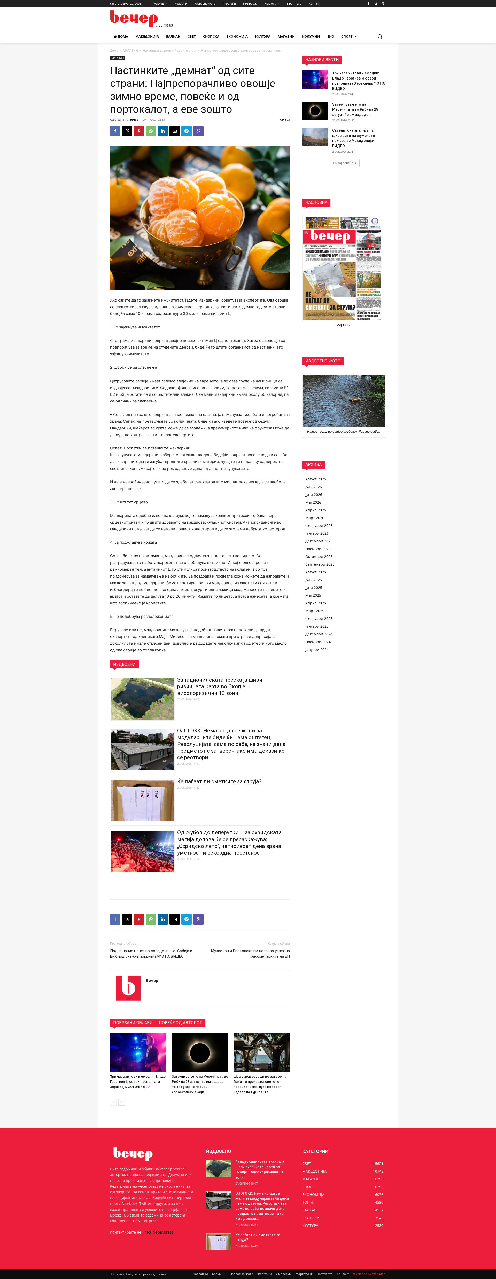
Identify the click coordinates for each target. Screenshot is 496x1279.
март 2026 (314, 517)
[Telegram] (186, 131)
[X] (383, 4)
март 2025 (314, 610)
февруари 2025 (318, 618)
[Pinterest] (139, 131)
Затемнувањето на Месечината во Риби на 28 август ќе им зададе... (355, 109)
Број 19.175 (344, 325)
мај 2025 (313, 595)
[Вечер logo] (151, 19)
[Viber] (198, 131)
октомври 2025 (318, 556)
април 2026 (315, 510)
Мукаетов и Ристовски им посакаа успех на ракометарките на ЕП (250, 954)
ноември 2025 (318, 548)
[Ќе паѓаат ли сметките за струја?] (218, 1241)
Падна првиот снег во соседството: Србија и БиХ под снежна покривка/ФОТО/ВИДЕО (151, 954)
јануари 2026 (317, 533)
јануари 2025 (317, 626)
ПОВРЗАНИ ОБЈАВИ (133, 1022)
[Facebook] (369, 4)
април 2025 (315, 603)
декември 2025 (318, 541)
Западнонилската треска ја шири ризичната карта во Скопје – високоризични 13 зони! (219, 686)
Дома (114, 50)
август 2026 (315, 479)
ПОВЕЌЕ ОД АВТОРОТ (180, 1022)
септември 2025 (320, 564)
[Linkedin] (163, 131)
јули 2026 (313, 486)
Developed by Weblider (368, 1274)
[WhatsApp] (151, 131)
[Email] (174, 131)
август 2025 (315, 572)
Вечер (133, 119)
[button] (380, 36)
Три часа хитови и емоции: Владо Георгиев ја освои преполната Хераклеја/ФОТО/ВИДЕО (138, 1082)
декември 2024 (318, 633)
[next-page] (121, 1102)
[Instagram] (376, 4)
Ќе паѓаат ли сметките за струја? (219, 781)
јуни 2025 (313, 587)
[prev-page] (113, 1102)
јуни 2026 (313, 494)
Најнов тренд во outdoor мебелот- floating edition (344, 431)
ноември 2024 (318, 641)
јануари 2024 (317, 649)
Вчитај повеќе (342, 163)
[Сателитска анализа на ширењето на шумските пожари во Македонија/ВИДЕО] (315, 137)
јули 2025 (313, 579)
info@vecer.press (158, 1232)
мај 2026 (313, 502)
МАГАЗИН (130, 50)
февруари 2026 (318, 525)
